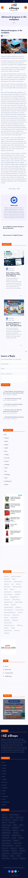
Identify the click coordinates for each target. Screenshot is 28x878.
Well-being (20, 625)
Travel (6, 477)
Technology (7, 474)
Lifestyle (7, 454)
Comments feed (9, 673)
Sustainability (15, 617)
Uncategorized (8, 481)
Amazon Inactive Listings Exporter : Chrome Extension (13, 712)
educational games (17, 586)
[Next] (24, 696)
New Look (7, 458)
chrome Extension (18, 581)
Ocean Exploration (9, 609)
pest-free (20, 612)
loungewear (7, 599)
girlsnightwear (18, 591)
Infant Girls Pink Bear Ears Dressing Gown (14, 417)
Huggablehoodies (15, 597)
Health (6, 448)
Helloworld (6, 35)
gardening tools (8, 591)
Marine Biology (16, 599)
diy (13, 584)
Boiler (14, 579)
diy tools (19, 584)
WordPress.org (8, 676)
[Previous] (22, 696)
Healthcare (17, 594)
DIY (5, 434)
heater (6, 597)
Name (4, 364)
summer (6, 617)
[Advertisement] (11, 553)
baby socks (7, 579)
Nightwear (18, 607)
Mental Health (19, 602)
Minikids (7, 604)
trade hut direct (8, 622)
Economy (7, 438)
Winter (13, 628)
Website (2, 368)
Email (11, 359)
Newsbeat (7, 464)
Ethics (6, 589)
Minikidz (14, 604)
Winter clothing (8, 630)
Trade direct (15, 620)
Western (6, 484)
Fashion (6, 441)
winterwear (17, 630)
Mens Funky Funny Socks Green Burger (13, 404)
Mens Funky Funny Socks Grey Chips (13, 398)
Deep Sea (7, 584)
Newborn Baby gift (9, 607)
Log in (6, 666)
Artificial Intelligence (16, 576)
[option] (14, 709)
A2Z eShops (9, 736)
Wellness (7, 628)
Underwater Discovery (9, 625)
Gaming (6, 444)
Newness (7, 461)
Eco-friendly (7, 586)
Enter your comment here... (6, 373)
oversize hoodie (19, 609)
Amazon (7, 576)
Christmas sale (8, 581)
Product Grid (16, 615)
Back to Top (14, 875)
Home (14, 22)
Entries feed (8, 669)
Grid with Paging (8, 594)
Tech (6, 471)
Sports (6, 467)
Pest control (7, 615)
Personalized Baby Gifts (10, 612)
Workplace (7, 633)
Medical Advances (9, 602)
